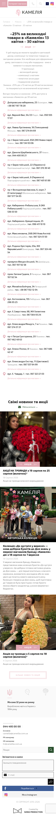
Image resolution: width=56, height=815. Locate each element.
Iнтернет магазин (17, 3)
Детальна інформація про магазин (24, 110)
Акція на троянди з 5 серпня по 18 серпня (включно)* (25, 655)
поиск (51, 750)
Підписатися (28, 407)
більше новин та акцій (28, 675)
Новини (18, 22)
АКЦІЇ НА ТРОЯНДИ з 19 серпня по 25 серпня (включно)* (26, 472)
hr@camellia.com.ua (12, 744)
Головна (6, 22)
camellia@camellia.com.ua (15, 733)
